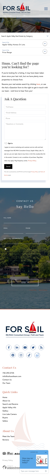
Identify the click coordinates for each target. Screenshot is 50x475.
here (38, 84)
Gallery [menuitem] (5, 411)
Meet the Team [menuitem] (9, 436)
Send (8, 166)
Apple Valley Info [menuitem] (9, 407)
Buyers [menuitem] (5, 417)
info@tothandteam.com (12, 376)
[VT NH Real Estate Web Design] (15, 467)
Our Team (6, 383)
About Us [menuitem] (6, 400)
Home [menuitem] (5, 397)
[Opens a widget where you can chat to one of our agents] (34, 461)
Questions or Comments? (13, 238)
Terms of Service (43, 290)
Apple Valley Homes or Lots (13, 44)
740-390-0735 (8, 373)
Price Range (7, 52)
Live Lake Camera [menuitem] (10, 414)
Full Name (7, 218)
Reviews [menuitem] (6, 440)
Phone (28, 228)
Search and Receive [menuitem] (10, 404)
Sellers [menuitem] (5, 421)
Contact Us (7, 379)
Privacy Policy (32, 161)
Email (6, 228)
